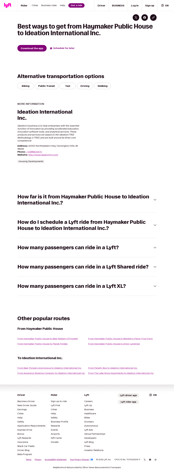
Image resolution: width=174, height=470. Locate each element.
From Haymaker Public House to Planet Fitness (42, 343)
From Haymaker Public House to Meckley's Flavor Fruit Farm (120, 338)
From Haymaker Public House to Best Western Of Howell (47, 338)
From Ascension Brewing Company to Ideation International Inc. (51, 373)
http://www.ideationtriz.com (43, 154)
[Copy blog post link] (153, 17)
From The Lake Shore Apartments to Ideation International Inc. (121, 373)
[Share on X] (136, 17)
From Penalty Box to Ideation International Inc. (112, 368)
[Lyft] (7, 5)
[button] (87, 200)
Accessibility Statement (56, 459)
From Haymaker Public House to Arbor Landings (114, 343)
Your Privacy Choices (79, 459)
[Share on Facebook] (144, 17)
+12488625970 (34, 151)
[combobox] (165, 5)
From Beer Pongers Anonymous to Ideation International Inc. (49, 368)
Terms (28, 459)
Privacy (38, 459)
